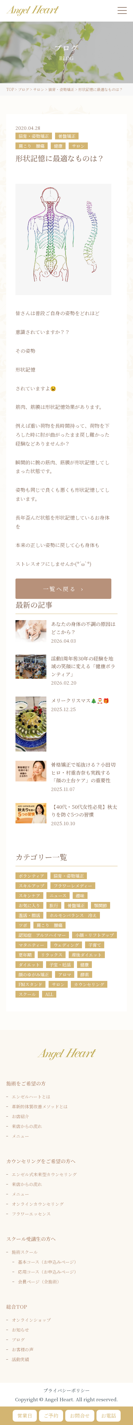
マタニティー (31, 945)
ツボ (23, 925)
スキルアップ (31, 886)
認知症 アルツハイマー (42, 935)
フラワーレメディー (73, 886)
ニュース (57, 895)
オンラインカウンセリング (38, 1204)
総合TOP (16, 1306)
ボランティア (31, 876)
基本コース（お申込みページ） (48, 1262)
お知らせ (20, 1330)
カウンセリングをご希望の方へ (40, 1161)
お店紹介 (20, 1116)
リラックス (51, 955)
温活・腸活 (29, 915)
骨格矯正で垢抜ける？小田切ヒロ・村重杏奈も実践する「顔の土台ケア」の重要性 (83, 772)
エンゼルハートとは (31, 1096)
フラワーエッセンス (31, 1214)
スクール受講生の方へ (31, 1238)
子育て (94, 945)
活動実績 (20, 1359)
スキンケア (29, 895)
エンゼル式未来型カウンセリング (44, 1174)
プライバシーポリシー (66, 1390)
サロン (78, 146)
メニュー (20, 1136)
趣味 (80, 895)
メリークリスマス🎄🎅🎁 (80, 700)
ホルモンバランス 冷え (73, 915)
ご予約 (51, 1415)
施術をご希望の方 (26, 1083)
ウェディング (66, 945)
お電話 (108, 1415)
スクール (27, 994)
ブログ (18, 1339)
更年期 (25, 955)
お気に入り (29, 905)
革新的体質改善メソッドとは (40, 1106)
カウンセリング (89, 984)
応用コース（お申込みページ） (48, 1272)
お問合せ (80, 1415)
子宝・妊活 (60, 965)
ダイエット (29, 965)
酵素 (84, 974)
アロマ (64, 974)
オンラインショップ (31, 1320)
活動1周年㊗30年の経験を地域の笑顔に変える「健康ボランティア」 (83, 666)
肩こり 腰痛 (32, 146)
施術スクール (25, 1252)
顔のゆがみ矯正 (34, 974)
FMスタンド (30, 984)
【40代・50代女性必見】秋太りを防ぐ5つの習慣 (84, 810)
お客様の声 (22, 1349)
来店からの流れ (27, 1126)
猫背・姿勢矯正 (34, 136)
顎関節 (100, 905)
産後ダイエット (87, 955)
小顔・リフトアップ (94, 935)
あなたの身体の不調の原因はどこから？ (83, 628)
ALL (49, 994)
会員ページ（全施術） (39, 1282)
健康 (58, 146)
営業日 (24, 1415)
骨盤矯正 (66, 136)
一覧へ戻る (59, 589)
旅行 (53, 905)
